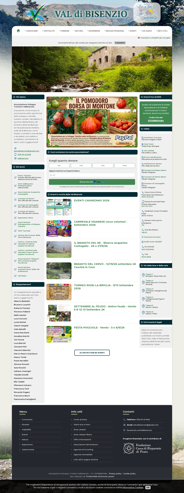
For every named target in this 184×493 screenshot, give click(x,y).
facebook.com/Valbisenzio (139, 430)
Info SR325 (149, 151)
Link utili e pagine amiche (86, 459)
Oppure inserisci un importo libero (64, 171)
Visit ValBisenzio (25, 184)
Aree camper (80, 429)
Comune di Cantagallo (28, 205)
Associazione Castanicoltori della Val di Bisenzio (28, 269)
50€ (103, 166)
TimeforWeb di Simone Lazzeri (100, 476)
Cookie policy (129, 473)
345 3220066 (148, 249)
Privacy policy (115, 473)
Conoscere (27, 419)
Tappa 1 (149, 274)
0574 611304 (147, 216)
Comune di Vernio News (155, 177)
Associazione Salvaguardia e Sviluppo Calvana (29, 224)
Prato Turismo (24, 176)
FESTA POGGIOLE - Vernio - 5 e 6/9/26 (99, 327)
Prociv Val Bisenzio (153, 157)
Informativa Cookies (132, 487)
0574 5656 (146, 257)
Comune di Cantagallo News (153, 184)
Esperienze (27, 444)
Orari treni (148, 144)
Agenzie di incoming (83, 449)
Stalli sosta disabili (153, 242)
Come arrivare (80, 419)
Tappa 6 (149, 312)
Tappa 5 (149, 305)
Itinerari (25, 424)
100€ (125, 166)
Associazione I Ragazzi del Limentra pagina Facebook (28, 261)
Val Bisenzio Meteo (153, 164)
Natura (25, 439)
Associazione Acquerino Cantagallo (29, 193)
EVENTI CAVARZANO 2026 (91, 200)
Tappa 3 (149, 289)
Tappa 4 (149, 297)
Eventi (25, 434)
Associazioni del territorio (86, 444)
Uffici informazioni (82, 439)
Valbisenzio (23, 158)
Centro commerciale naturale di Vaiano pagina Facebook (27, 244)
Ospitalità (26, 429)
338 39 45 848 (24, 154)
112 (143, 225)
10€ (59, 166)
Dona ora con (87, 182)
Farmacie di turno (152, 237)
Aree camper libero (83, 434)
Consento (120, 43)
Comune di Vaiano (26, 211)
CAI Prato (22, 276)
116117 (144, 232)
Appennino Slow (25, 218)
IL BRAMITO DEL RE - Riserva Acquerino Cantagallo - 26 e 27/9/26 (101, 244)
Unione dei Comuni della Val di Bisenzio (29, 236)
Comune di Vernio (26, 199)
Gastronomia (28, 449)
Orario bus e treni (82, 424)
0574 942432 (148, 197)
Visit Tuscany (24, 231)
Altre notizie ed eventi (92, 353)
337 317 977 (147, 206)
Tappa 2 (149, 281)
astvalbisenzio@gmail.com (26, 151)
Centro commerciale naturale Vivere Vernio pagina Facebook (28, 252)
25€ (81, 166)
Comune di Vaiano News (155, 170)
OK (148, 487)
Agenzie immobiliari (83, 454)
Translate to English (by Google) (155, 38)
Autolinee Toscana (152, 138)
